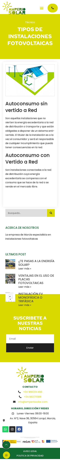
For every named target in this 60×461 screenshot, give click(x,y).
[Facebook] (19, 429)
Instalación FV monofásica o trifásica (30, 297)
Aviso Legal (30, 451)
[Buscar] (51, 213)
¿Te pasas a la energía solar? (36, 263)
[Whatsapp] (5, 429)
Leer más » (24, 268)
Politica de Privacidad (30, 455)
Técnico (30, 22)
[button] (42, 8)
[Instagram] (12, 429)
